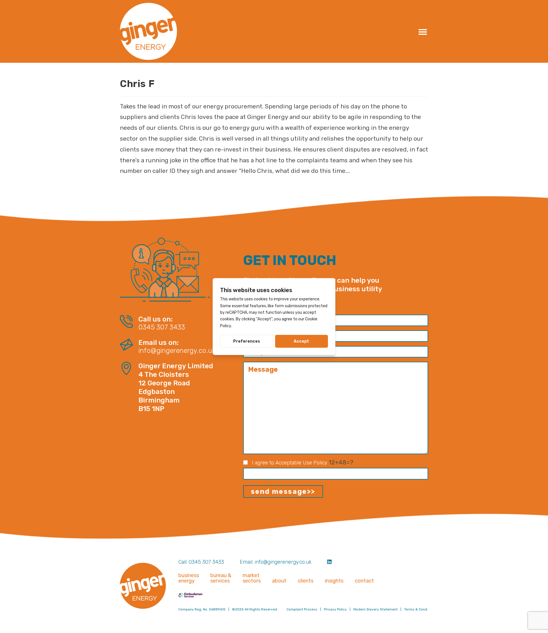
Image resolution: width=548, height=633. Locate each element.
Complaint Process (302, 609)
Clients (305, 581)
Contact (364, 581)
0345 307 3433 (161, 327)
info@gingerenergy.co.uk (176, 351)
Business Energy (188, 578)
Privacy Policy (335, 609)
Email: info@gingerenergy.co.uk (275, 562)
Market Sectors (252, 578)
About (279, 581)
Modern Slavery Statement (375, 609)
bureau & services (220, 578)
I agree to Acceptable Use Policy (289, 463)
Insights (334, 581)
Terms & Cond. (416, 609)
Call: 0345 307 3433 (201, 562)
